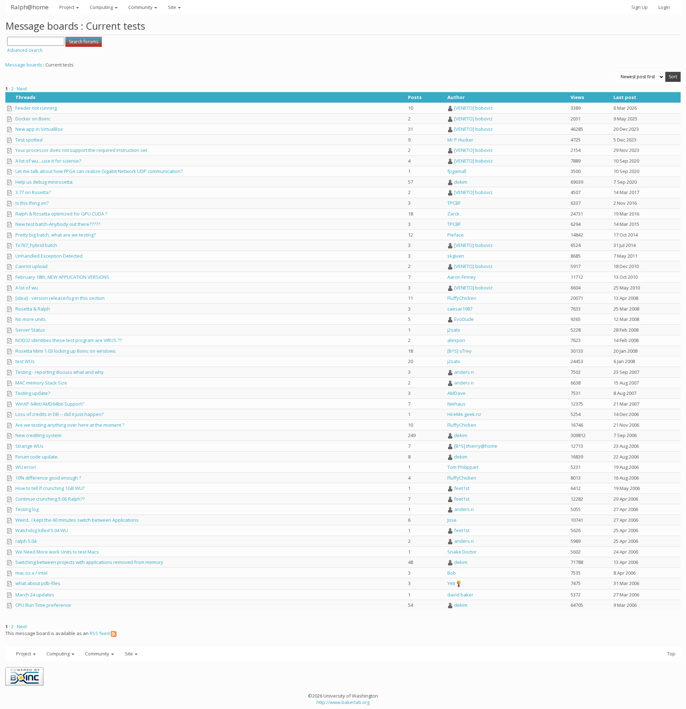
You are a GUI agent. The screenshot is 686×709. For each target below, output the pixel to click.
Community (141, 7)
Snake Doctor (462, 552)
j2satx (453, 330)
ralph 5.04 (25, 541)
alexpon (456, 340)
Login (664, 7)
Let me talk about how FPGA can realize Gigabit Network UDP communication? (99, 171)
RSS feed (100, 633)
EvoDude (464, 319)
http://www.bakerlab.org (343, 702)
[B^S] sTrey (459, 351)
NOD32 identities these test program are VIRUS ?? (68, 340)
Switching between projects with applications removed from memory (89, 562)
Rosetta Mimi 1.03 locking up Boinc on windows (65, 351)
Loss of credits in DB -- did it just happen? (59, 414)
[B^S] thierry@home (475, 446)
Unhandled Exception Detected (49, 256)
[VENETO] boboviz (473, 108)
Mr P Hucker (460, 140)
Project (67, 7)
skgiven (455, 256)
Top (671, 653)
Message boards (23, 64)
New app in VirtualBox (39, 129)
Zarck (453, 213)
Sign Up (639, 7)
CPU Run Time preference (43, 605)
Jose (452, 520)
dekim (460, 182)
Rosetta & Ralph (32, 309)
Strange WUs (29, 446)
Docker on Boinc (32, 118)
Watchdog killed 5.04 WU (41, 530)
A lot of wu (26, 287)
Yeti (451, 583)
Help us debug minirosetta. (44, 182)
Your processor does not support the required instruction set (81, 150)
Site (172, 7)
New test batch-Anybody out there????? (57, 224)
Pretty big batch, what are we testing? (55, 235)
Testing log (27, 509)
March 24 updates (34, 594)
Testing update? (32, 393)
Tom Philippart (462, 467)
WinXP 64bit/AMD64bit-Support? (49, 404)
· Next (21, 88)
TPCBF (454, 203)
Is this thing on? (32, 203)
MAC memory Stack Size (41, 383)
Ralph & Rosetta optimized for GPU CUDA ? (61, 213)
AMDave (456, 393)
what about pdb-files (37, 583)
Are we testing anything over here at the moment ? (69, 425)
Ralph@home (30, 7)
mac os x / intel (31, 573)
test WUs (25, 361)
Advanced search (25, 50)
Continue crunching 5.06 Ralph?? (50, 499)
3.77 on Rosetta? (33, 192)
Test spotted (29, 140)
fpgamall (456, 171)
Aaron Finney (461, 277)
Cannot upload (31, 266)
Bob (451, 573)
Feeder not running (36, 108)
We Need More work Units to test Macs (57, 552)
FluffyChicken (461, 298)
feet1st (461, 488)
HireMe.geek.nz (464, 414)
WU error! (25, 467)
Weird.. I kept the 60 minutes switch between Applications (77, 520)
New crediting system (38, 435)
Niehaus (456, 404)
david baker (460, 594)
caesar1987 (459, 309)
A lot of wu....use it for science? (48, 161)
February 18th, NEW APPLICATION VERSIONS (62, 277)
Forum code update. (37, 456)
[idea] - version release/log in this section (60, 298)
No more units (30, 319)
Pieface (455, 235)
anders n (464, 372)
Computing (102, 7)
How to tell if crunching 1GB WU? (50, 488)
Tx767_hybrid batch (36, 245)
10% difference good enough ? (48, 478)
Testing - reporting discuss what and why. (60, 372)
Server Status (30, 330)
